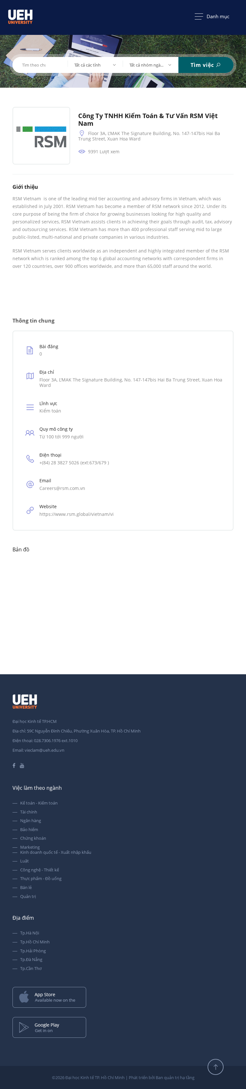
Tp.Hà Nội (29, 933)
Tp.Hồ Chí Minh (35, 942)
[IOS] (123, 998)
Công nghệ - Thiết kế (39, 870)
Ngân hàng (30, 820)
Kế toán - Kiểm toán (39, 803)
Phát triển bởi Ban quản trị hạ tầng (161, 1077)
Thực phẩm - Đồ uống (41, 878)
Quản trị (28, 896)
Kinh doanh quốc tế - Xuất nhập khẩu (55, 852)
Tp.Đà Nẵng (31, 959)
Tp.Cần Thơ (31, 968)
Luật (24, 861)
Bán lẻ (26, 887)
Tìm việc (203, 64)
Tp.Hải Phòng (33, 951)
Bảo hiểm (29, 829)
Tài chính (28, 812)
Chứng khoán (33, 838)
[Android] (123, 1028)
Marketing (30, 847)
